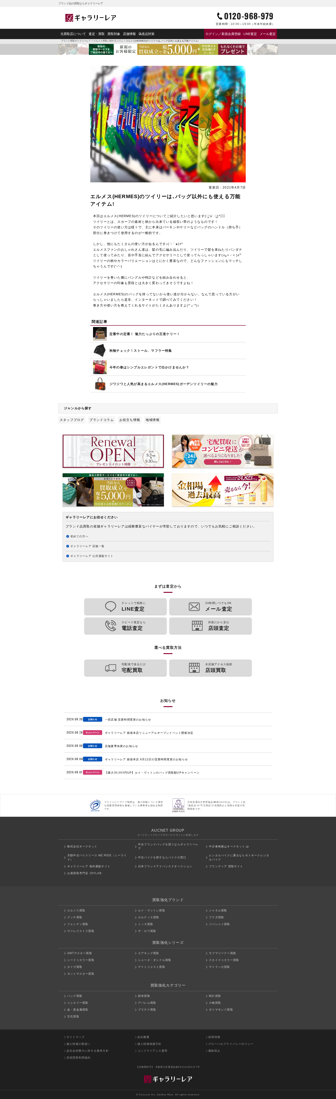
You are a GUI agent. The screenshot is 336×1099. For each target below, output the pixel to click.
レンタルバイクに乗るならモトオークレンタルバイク (239, 857)
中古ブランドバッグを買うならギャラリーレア (168, 846)
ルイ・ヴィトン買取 (151, 910)
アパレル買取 (147, 1002)
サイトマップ (76, 1037)
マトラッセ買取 (219, 967)
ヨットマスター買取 (80, 973)
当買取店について (73, 34)
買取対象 (113, 34)
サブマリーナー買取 (222, 953)
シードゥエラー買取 (80, 960)
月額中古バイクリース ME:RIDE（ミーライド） (97, 857)
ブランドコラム (101, 420)
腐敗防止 (214, 1050)
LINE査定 (250, 34)
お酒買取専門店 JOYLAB (84, 873)
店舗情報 (129, 34)
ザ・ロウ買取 (147, 931)
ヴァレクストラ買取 (80, 931)
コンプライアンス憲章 (152, 1050)
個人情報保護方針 (149, 1044)
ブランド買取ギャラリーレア (76, 41)
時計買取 (215, 996)
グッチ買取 (74, 917)
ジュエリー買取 (77, 1002)
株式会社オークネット (82, 846)
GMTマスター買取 (79, 953)
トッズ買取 (145, 924)
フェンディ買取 (77, 924)
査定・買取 (97, 34)
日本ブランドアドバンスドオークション (165, 866)
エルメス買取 (76, 910)
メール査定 (268, 34)
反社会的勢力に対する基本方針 (88, 1050)
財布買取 (144, 996)
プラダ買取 (216, 917)
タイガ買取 (74, 967)
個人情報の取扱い (79, 1044)
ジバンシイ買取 (219, 924)
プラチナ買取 (147, 1009)
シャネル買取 (218, 910)
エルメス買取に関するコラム (108, 41)
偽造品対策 (147, 34)
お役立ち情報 (129, 420)
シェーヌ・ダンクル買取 (154, 960)
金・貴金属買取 (77, 1009)
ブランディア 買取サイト (226, 866)
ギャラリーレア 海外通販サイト (88, 866)
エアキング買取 (148, 953)
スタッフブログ (72, 420)
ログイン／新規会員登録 (223, 34)
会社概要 (143, 1037)
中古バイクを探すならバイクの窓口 (162, 857)
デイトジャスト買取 (151, 967)
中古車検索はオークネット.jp (229, 846)
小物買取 (215, 1002)
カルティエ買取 (148, 917)
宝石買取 (73, 1016)
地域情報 (153, 420)
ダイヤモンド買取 (221, 1009)
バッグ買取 (74, 996)
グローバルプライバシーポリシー (230, 1044)
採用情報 (214, 1037)
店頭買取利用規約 (79, 1057)
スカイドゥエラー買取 (224, 960)
